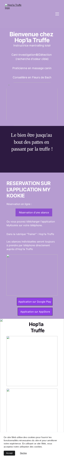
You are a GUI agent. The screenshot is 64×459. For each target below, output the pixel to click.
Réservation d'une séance (34, 212)
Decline (23, 453)
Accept (9, 453)
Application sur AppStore (35, 311)
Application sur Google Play (34, 301)
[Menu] (57, 14)
